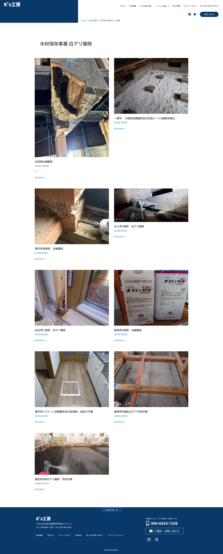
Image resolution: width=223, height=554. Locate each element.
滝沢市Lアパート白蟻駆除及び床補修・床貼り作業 (64, 411)
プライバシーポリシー (115, 535)
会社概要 (39, 535)
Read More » (40, 177)
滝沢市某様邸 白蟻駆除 (49, 248)
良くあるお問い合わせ (94, 535)
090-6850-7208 (164, 523)
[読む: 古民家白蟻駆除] (72, 107)
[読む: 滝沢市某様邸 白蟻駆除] (72, 216)
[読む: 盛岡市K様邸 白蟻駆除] (151, 297)
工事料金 (78, 535)
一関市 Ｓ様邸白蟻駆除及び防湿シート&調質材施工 (144, 118)
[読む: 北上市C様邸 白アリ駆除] (151, 204)
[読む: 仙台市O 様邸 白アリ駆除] (72, 297)
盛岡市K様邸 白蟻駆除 (128, 330)
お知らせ (50, 535)
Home (84, 20)
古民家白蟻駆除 (44, 161)
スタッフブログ (64, 535)
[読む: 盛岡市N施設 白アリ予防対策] (151, 379)
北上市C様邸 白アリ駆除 (129, 226)
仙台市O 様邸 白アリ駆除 (50, 330)
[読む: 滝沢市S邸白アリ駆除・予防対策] (72, 453)
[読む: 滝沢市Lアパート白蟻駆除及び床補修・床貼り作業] (72, 379)
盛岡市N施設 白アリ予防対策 (131, 411)
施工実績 (93, 20)
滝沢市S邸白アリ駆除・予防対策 (53, 479)
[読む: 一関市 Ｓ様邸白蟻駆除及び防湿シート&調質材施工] (151, 85)
